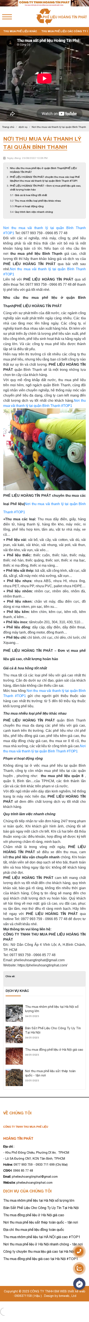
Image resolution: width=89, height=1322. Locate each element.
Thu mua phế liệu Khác (20, 31)
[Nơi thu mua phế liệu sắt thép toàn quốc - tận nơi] (14, 1070)
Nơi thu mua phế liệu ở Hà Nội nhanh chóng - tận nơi (43, 1244)
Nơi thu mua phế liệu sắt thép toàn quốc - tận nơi (40, 1222)
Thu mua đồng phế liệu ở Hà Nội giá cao (54, 1049)
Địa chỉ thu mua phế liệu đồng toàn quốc (33, 1229)
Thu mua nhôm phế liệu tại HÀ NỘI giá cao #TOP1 (41, 1237)
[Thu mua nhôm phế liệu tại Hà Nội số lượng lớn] (14, 1006)
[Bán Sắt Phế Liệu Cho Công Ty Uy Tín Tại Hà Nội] (14, 1027)
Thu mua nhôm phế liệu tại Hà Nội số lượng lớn (38, 1200)
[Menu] (7, 16)
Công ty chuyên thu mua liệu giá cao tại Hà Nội (38, 1251)
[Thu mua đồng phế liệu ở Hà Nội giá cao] (14, 1049)
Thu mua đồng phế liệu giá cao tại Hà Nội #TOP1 (40, 1259)
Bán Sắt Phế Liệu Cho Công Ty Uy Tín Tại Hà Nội (41, 1208)
